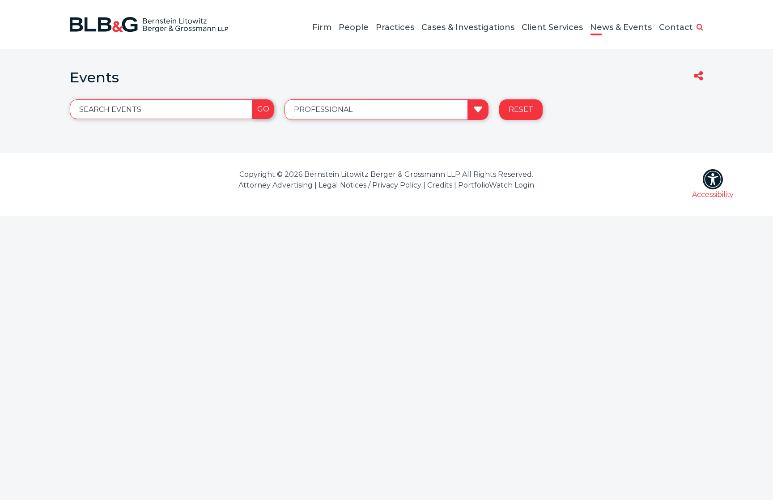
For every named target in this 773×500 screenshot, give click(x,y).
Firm (321, 27)
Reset (521, 109)
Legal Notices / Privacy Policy (370, 185)
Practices (395, 27)
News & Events (621, 27)
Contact (676, 27)
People (354, 27)
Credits (439, 185)
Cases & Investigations (467, 27)
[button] (700, 27)
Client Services (552, 27)
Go (263, 109)
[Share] (698, 77)
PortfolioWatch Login (496, 185)
